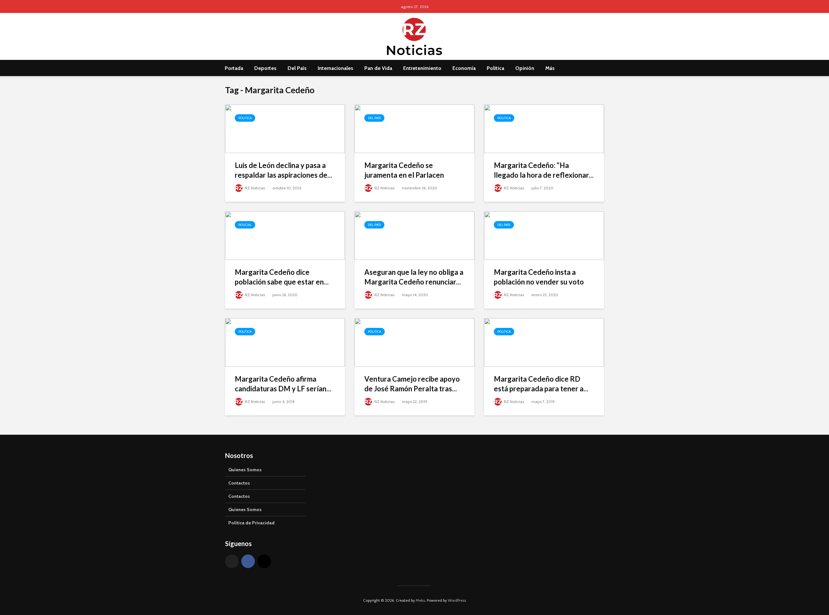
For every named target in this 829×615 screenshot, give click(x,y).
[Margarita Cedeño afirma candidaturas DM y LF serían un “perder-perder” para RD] (285, 342)
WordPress (457, 600)
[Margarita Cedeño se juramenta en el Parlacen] (414, 128)
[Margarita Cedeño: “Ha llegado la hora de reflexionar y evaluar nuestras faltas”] (544, 128)
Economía (464, 68)
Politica (495, 68)
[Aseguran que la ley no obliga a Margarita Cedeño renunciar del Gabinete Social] (414, 235)
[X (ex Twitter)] (232, 561)
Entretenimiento (422, 68)
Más (550, 68)
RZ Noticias (254, 187)
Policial (245, 225)
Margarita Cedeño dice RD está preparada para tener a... (541, 384)
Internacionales (335, 68)
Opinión (524, 68)
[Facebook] (248, 561)
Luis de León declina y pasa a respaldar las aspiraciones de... (283, 170)
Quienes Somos (245, 470)
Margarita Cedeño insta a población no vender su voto (539, 277)
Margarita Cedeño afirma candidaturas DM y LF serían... (283, 384)
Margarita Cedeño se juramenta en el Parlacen (404, 170)
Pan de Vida (378, 68)
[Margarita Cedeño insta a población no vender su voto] (544, 235)
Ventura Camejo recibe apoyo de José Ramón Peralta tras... (412, 384)
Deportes (265, 68)
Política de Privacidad (251, 523)
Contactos (239, 483)
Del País (297, 68)
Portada (234, 68)
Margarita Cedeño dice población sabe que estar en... (282, 277)
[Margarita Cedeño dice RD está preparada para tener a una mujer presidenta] (544, 342)
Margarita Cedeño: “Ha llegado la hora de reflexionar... (544, 170)
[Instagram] (264, 561)
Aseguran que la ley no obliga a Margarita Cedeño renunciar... (413, 277)
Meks (420, 600)
